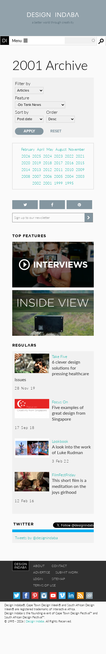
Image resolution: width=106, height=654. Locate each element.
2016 (69, 162)
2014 (25, 169)
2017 (58, 162)
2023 (58, 156)
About (39, 566)
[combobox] (80, 40)
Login (38, 578)
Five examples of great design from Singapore (68, 413)
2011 (58, 169)
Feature (22, 98)
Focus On (60, 401)
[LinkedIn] (71, 595)
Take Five (59, 356)
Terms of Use (44, 585)
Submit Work (66, 572)
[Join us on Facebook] (52, 204)
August (60, 149)
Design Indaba (35, 621)
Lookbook (60, 441)
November (76, 149)
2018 (47, 162)
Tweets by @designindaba (36, 537)
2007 (36, 176)
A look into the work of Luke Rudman (71, 450)
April (40, 149)
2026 (25, 156)
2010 (69, 169)
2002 (36, 183)
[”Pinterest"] (79, 204)
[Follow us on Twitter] (25, 204)
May (49, 149)
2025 (36, 156)
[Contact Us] (89, 595)
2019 (36, 162)
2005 (58, 176)
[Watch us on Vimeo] (62, 595)
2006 (47, 176)
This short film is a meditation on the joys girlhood (69, 486)
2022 (69, 156)
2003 (80, 176)
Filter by (22, 83)
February (28, 149)
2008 (25, 176)
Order (52, 112)
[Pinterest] (35, 595)
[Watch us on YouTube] (53, 595)
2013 (36, 169)
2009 (80, 169)
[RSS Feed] (80, 595)
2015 (80, 162)
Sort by (22, 112)
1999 (58, 183)
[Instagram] (43, 595)
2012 (47, 169)
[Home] (53, 15)
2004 (69, 176)
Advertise (41, 572)
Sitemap (58, 578)
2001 (47, 183)
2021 (80, 156)
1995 (69, 183)
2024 (47, 156)
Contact (59, 566)
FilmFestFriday (64, 474)
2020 (25, 162)
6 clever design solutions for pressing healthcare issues (52, 371)
